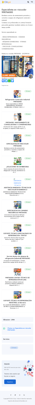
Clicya (14, 398)
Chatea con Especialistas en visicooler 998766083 (19, 329)
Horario (14, 348)
